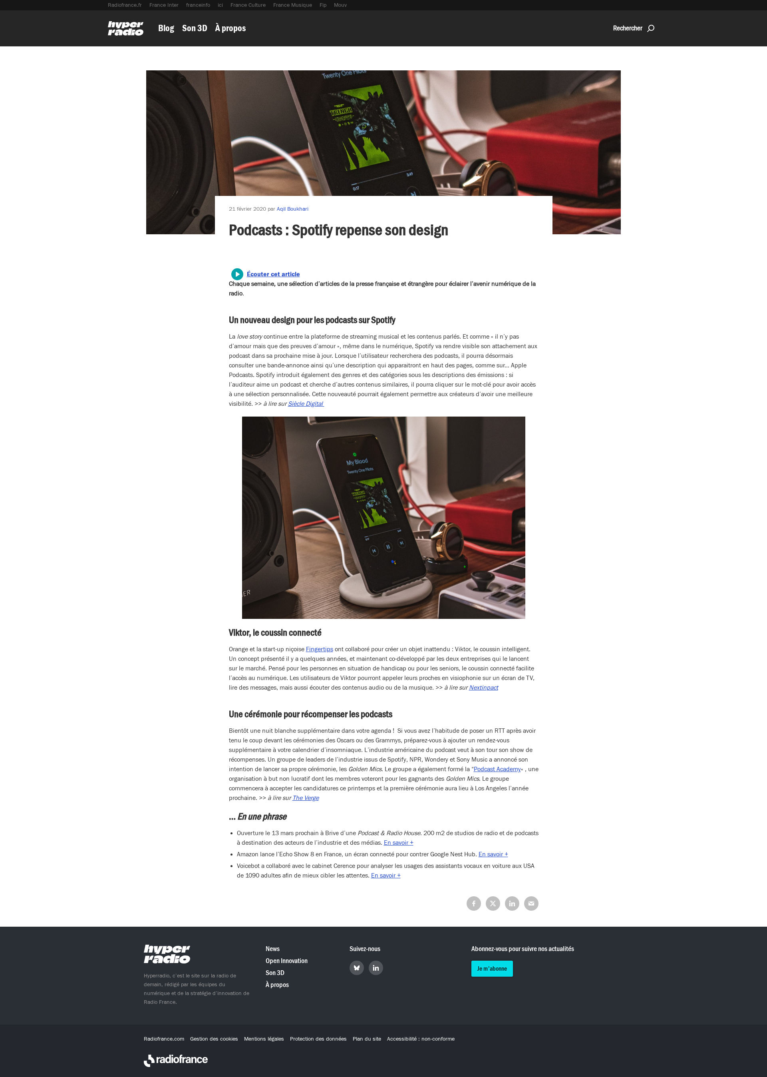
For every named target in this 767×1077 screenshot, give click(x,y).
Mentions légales (264, 1039)
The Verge (305, 798)
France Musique (292, 5)
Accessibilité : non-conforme (421, 1039)
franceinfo (198, 5)
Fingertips (319, 649)
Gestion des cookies (214, 1039)
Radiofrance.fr (125, 5)
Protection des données (318, 1039)
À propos (230, 28)
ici (220, 5)
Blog (166, 28)
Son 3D (194, 28)
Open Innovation (287, 961)
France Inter (164, 5)
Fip (323, 5)
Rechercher (627, 28)
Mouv (340, 5)
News (273, 949)
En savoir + (398, 842)
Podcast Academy (497, 769)
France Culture (248, 5)
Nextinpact (483, 687)
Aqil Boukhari (292, 209)
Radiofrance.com (164, 1039)
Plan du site (367, 1039)
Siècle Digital (306, 403)
